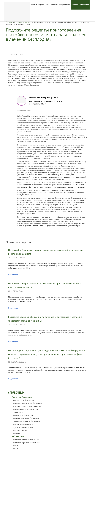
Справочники (43, 4)
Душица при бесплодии (23, 427)
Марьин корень (20, 430)
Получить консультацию (60, 4)
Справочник (16, 392)
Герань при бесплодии (23, 415)
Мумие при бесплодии (23, 424)
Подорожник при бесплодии (25, 409)
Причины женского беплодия (26, 439)
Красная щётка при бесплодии (26, 418)
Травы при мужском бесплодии (26, 421)
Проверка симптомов (80, 4)
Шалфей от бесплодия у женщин (27, 406)
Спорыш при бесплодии (23, 400)
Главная (9, 22)
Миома (16, 445)
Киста (15, 448)
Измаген (16, 433)
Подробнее (13, 274)
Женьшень (18, 412)
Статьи (34, 4)
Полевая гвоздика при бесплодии (27, 403)
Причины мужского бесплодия (26, 442)
